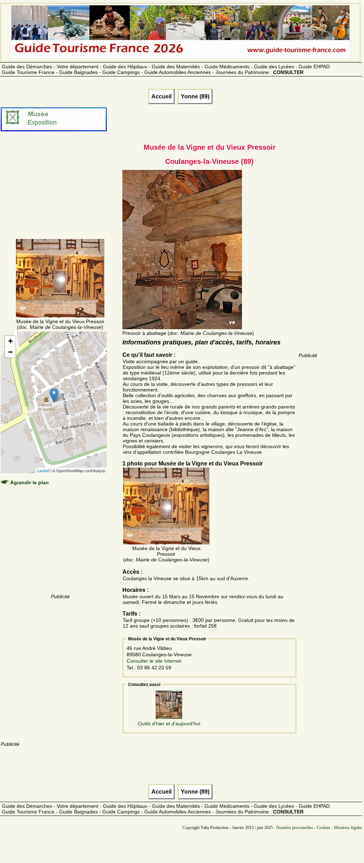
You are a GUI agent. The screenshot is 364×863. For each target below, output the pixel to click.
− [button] (10, 352)
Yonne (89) (195, 96)
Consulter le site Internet (154, 661)
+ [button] (10, 341)
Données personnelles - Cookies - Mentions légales (319, 827)
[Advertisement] (60, 193)
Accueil (161, 96)
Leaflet (43, 470)
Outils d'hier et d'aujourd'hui (169, 723)
